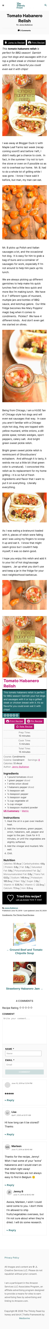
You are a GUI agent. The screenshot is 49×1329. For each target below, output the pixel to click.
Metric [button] (25, 811)
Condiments (7, 915)
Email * (9, 1060)
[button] (5, 715)
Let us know (22, 899)
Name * (9, 1049)
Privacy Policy (12, 1257)
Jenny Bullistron (26, 25)
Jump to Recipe (16, 42)
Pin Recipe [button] (36, 721)
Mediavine (24, 1318)
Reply (10, 1100)
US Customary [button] (11, 811)
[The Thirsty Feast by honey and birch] (24, 5)
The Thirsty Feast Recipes (23, 915)
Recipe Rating (10, 1007)
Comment (8, 1014)
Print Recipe (38, 42)
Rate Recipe (25, 726)
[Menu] (3, 5)
